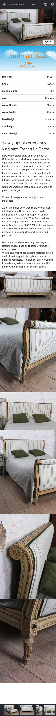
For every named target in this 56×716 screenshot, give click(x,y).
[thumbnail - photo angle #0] (8, 710)
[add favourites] (52, 4)
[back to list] (4, 4)
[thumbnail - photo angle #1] (24, 710)
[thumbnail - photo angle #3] (48, 710)
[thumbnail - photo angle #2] (36, 710)
